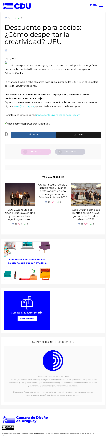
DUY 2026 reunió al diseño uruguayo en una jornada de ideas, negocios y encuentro (20, 214)
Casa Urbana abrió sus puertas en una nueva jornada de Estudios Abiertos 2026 (86, 214)
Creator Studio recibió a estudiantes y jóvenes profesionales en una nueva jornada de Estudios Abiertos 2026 (52, 191)
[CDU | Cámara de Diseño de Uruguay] (17, 6)
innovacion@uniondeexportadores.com (58, 115)
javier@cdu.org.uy (24, 106)
